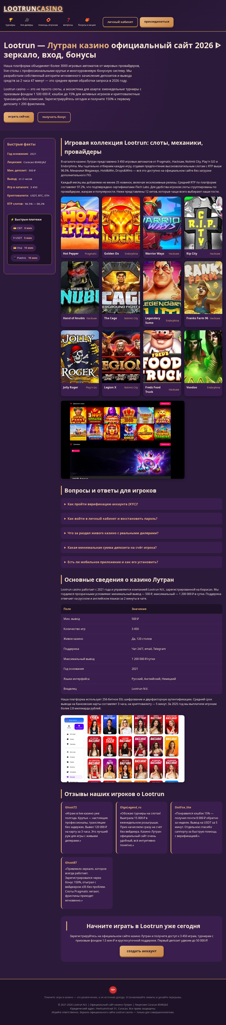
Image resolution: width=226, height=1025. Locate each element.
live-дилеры (26, 21)
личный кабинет (120, 22)
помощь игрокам (48, 21)
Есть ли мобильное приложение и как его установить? (113, 562)
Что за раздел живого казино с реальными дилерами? (113, 533)
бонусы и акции (87, 21)
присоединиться (156, 21)
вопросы (68, 21)
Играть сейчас (18, 116)
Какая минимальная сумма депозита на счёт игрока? (112, 547)
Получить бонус (54, 117)
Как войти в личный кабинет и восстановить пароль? (112, 518)
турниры (10, 21)
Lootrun (33, 8)
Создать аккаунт (142, 951)
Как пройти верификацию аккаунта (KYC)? (103, 504)
